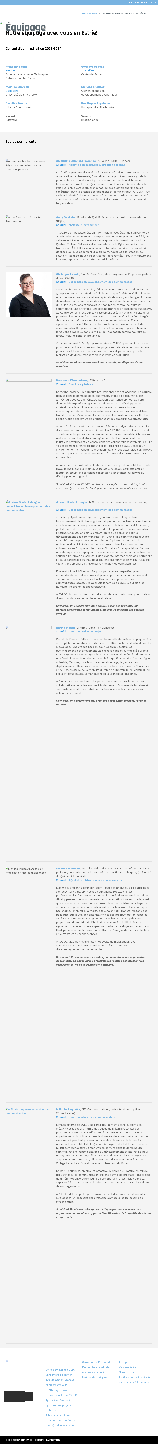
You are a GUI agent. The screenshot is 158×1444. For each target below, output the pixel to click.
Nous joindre (148, 2)
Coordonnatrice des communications (92, 1117)
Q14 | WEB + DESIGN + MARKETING (40, 1439)
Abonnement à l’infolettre (134, 1382)
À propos (124, 1362)
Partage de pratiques (94, 1377)
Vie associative (128, 1367)
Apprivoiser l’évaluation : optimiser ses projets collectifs (60, 1405)
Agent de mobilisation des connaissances (95, 880)
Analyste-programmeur (84, 224)
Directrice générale (81, 384)
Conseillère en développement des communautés (100, 281)
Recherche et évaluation (96, 1367)
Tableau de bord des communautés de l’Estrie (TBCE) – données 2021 (60, 1420)
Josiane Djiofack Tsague (72, 502)
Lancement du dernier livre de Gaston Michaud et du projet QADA (60, 1379)
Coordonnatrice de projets (86, 631)
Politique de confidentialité (135, 1377)
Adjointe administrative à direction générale (97, 164)
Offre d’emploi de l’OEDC (61, 1369)
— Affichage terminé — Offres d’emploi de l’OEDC (61, 1392)
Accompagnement (93, 1372)
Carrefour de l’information (97, 1362)
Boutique (134, 2)
